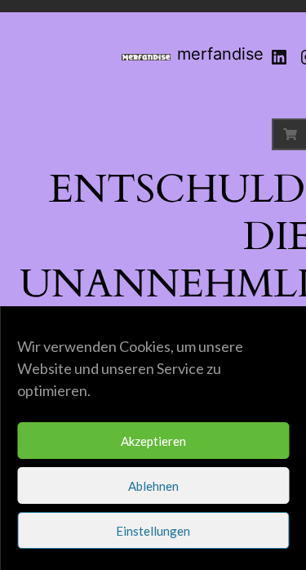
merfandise (220, 54)
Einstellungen (153, 530)
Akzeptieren (153, 441)
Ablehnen (153, 486)
